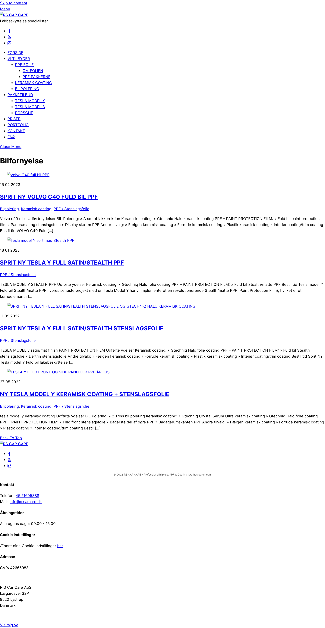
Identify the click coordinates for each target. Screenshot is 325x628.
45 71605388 (27, 495)
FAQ (11, 137)
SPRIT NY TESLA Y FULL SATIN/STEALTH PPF (62, 262)
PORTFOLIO (18, 125)
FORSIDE (15, 52)
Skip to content (13, 3)
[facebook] (9, 31)
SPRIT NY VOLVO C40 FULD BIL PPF (49, 196)
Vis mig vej (9, 625)
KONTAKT (16, 131)
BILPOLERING (27, 88)
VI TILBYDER (19, 58)
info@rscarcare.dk (26, 501)
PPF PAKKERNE (36, 76)
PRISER (14, 119)
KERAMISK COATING (33, 82)
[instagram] (9, 43)
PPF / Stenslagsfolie (71, 209)
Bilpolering (9, 209)
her (60, 546)
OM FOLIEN (33, 70)
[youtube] (9, 37)
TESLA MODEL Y (30, 101)
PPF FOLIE (24, 64)
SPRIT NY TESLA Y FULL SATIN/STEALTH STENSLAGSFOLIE (81, 328)
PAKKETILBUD (20, 95)
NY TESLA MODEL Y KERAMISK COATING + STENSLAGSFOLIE (84, 394)
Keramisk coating (36, 209)
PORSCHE (24, 113)
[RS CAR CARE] (14, 15)
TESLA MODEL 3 (30, 107)
